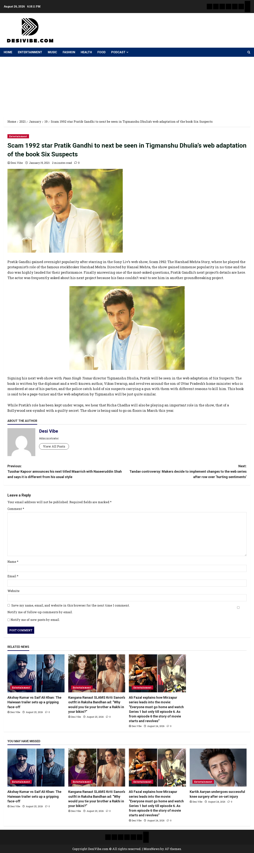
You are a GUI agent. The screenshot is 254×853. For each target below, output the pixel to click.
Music (52, 52)
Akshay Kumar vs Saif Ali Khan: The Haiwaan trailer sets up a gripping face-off (34, 702)
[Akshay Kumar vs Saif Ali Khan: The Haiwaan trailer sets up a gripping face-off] (36, 673)
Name (12, 562)
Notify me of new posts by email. (35, 620)
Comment (15, 509)
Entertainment (30, 52)
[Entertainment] (216, 6)
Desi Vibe (17, 163)
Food (101, 52)
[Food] (241, 6)
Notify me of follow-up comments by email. (40, 612)
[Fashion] (228, 6)
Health (86, 52)
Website (13, 591)
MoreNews (152, 849)
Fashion (69, 52)
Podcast (118, 52)
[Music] (222, 6)
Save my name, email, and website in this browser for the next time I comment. (70, 605)
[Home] (209, 6)
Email (12, 576)
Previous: (64, 471)
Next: (188, 471)
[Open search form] (248, 52)
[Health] (235, 6)
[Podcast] (247, 4)
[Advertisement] (127, 85)
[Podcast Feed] (247, 9)
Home (8, 52)
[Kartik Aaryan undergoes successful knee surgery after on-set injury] (218, 768)
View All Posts (54, 446)
